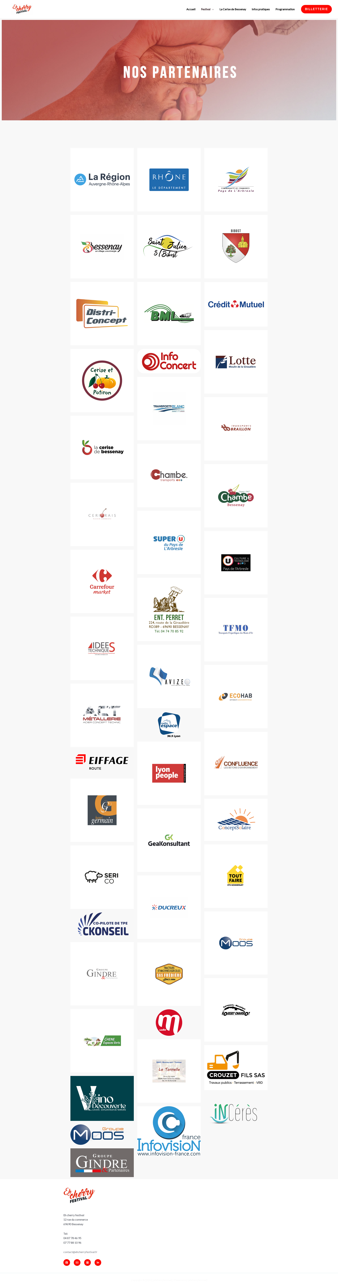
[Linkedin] (98, 1262)
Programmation (285, 9)
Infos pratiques (261, 9)
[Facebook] (66, 1262)
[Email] (77, 1262)
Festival (205, 9)
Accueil (190, 9)
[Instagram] (87, 1262)
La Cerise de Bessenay (233, 9)
